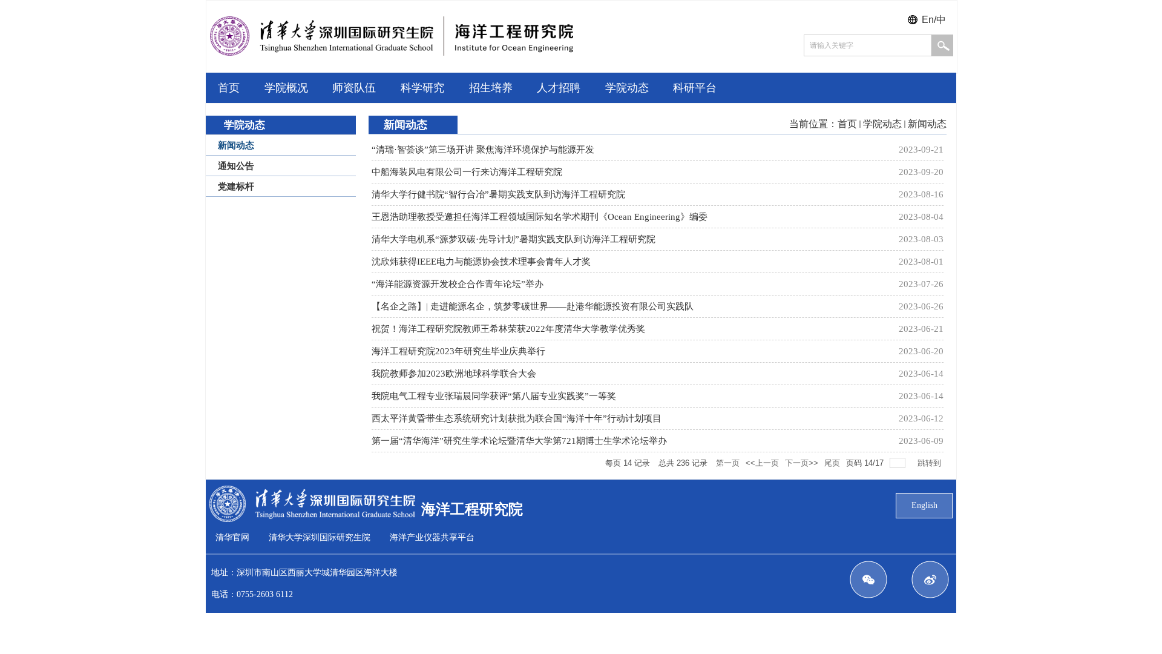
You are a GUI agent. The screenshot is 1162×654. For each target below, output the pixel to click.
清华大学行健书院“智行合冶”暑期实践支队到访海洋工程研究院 (498, 194)
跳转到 (930, 462)
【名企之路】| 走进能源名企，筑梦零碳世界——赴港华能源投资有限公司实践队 (533, 306)
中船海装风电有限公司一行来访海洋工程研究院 (467, 172)
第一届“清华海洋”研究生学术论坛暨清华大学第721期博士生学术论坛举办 (519, 441)
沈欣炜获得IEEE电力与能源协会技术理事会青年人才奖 (481, 261)
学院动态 (882, 124)
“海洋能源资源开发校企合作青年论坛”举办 (457, 284)
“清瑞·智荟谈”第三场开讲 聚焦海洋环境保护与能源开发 (483, 149)
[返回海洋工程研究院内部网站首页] (391, 52)
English (924, 505)
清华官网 (232, 537)
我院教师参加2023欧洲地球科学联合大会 (454, 373)
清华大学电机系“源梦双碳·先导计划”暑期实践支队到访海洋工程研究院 (513, 239)
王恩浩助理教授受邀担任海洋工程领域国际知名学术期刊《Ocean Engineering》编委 (539, 217)
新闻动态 (927, 124)
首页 (847, 124)
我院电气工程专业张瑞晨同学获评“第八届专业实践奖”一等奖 (494, 396)
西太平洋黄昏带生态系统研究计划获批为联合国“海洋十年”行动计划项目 (516, 418)
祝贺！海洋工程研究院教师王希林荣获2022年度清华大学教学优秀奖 (508, 329)
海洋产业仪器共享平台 (432, 537)
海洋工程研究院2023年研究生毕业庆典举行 (458, 351)
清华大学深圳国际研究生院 (319, 537)
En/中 (934, 20)
